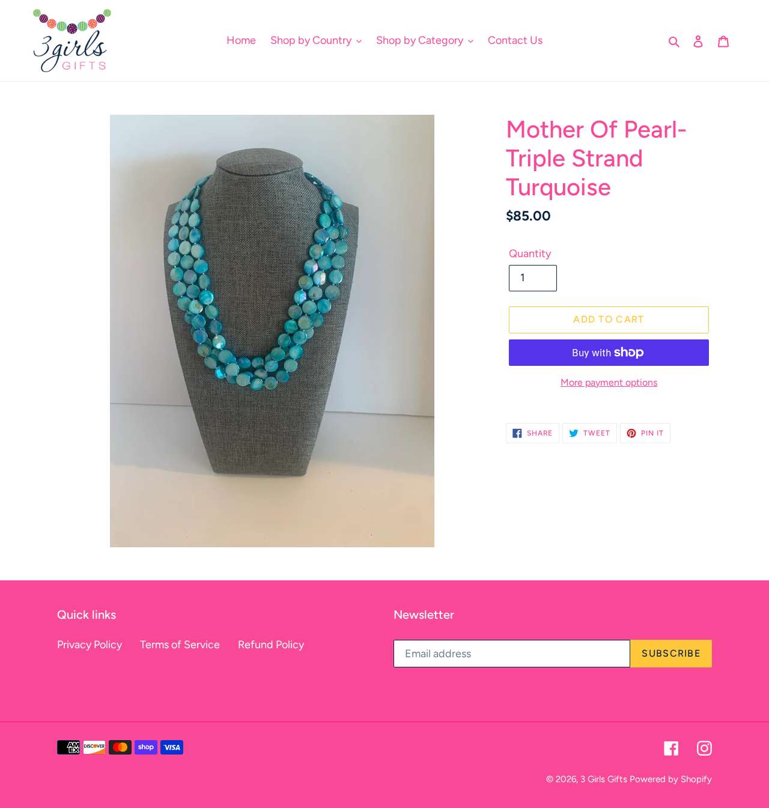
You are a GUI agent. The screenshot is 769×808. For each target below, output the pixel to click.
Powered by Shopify (671, 779)
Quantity (530, 253)
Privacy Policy (89, 644)
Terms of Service (180, 644)
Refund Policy (271, 644)
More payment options (609, 382)
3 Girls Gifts (603, 779)
